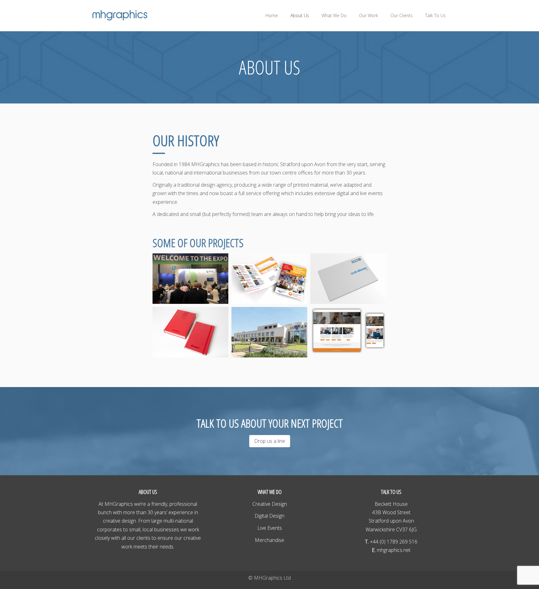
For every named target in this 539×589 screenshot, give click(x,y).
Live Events (269, 527)
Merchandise (269, 540)
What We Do (334, 15)
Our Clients (402, 15)
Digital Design (269, 515)
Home (271, 15)
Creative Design (269, 503)
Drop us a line (269, 441)
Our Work (368, 15)
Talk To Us (435, 15)
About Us (299, 15)
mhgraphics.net (393, 550)
